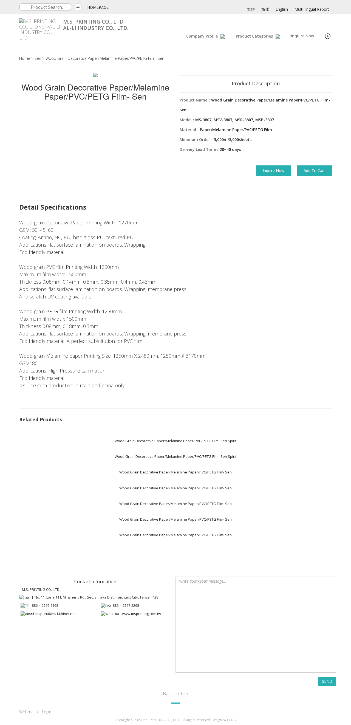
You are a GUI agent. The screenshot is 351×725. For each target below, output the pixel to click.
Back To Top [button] (175, 693)
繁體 (251, 9)
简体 (265, 9)
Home (24, 58)
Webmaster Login (35, 711)
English (282, 9)
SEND (327, 681)
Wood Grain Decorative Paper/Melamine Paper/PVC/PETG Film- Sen (105, 58)
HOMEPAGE (98, 7)
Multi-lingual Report (312, 9)
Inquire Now (302, 35)
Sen (38, 58)
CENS (231, 720)
